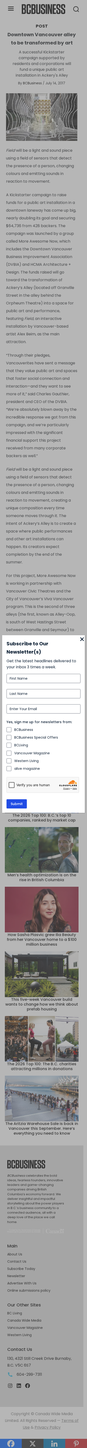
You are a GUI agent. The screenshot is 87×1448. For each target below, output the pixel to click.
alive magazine (27, 768)
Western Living (26, 760)
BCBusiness (23, 729)
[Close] (82, 639)
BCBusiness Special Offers (36, 737)
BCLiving (21, 745)
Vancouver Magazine (32, 753)
